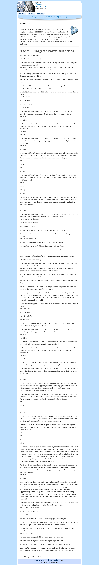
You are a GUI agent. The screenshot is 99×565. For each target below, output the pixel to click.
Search (22, 13)
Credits (55, 560)
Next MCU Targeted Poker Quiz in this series (32, 557)
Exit (30, 23)
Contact (37, 560)
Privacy (49, 560)
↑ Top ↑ (62, 560)
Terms (43, 560)
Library (31, 13)
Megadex (40, 13)
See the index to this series (30, 55)
